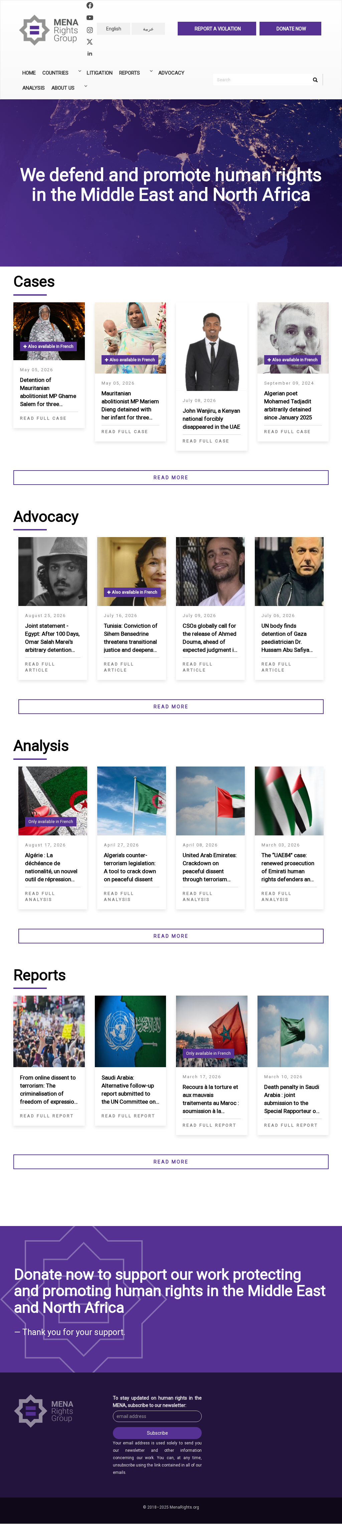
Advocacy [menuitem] (171, 73)
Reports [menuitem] (128, 75)
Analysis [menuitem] (33, 88)
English (113, 28)
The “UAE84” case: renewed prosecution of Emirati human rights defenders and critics (288, 868)
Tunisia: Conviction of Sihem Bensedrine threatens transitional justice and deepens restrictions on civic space (131, 638)
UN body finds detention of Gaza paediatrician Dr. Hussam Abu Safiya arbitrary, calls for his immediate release (287, 638)
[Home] (51, 30)
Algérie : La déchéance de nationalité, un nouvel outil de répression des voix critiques (51, 868)
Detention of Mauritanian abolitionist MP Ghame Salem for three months (48, 392)
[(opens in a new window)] (90, 6)
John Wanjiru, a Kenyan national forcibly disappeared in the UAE (211, 418)
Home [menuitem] (29, 73)
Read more (171, 477)
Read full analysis (40, 896)
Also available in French (50, 346)
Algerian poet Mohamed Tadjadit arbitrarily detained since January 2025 (288, 405)
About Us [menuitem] (61, 90)
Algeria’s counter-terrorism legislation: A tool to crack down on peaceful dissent (130, 867)
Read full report (47, 1115)
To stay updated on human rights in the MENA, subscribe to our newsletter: (157, 1401)
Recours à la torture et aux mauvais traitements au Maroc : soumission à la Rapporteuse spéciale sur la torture (211, 1099)
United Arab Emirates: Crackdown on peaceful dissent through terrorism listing (210, 868)
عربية (148, 28)
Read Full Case (43, 418)
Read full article (40, 667)
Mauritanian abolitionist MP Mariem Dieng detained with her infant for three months (130, 406)
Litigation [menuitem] (100, 73)
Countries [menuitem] (53, 75)
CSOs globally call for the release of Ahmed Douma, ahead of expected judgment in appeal (210, 638)
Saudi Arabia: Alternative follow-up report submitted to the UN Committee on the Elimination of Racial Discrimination (129, 1090)
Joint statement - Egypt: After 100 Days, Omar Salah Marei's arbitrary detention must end (52, 638)
